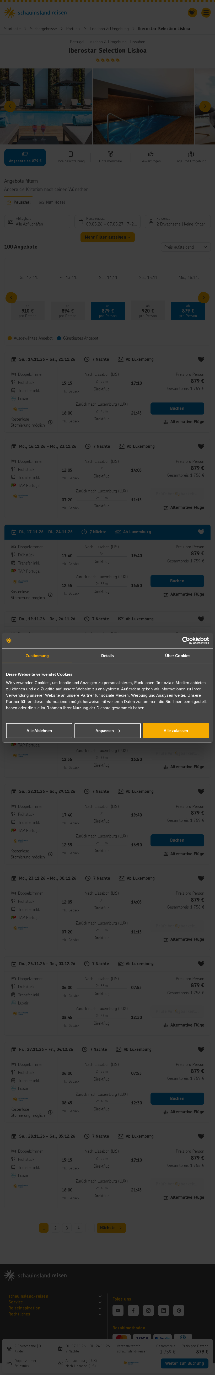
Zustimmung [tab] (37, 655)
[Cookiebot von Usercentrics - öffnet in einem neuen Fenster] (186, 640)
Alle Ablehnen (39, 730)
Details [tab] (107, 655)
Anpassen (104, 730)
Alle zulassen (176, 730)
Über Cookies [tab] (177, 655)
